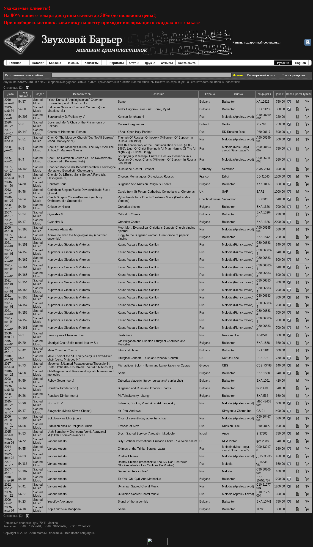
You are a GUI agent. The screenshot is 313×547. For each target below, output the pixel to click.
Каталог (38, 63)
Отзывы (167, 63)
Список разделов (293, 75)
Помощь (73, 63)
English (300, 63)
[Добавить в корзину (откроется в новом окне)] (307, 102)
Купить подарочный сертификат (257, 42)
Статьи (134, 63)
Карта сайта (186, 63)
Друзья (150, 63)
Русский (283, 63)
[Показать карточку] (297, 102)
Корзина (55, 63)
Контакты (92, 63)
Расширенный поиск (261, 75)
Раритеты (117, 63)
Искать (238, 75)
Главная (15, 63)
